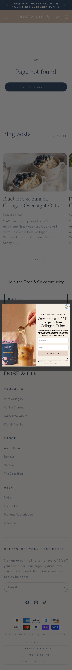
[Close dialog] (67, 306)
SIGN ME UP (53, 353)
